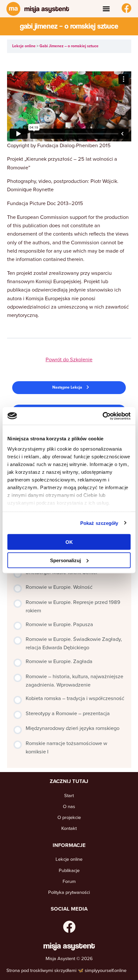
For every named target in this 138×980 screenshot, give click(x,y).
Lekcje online (24, 46)
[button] (106, 8)
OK (69, 542)
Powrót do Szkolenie (69, 359)
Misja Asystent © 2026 (69, 958)
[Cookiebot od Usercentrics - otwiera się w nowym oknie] (102, 416)
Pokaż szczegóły (99, 523)
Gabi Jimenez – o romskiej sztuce (69, 46)
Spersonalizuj (65, 560)
